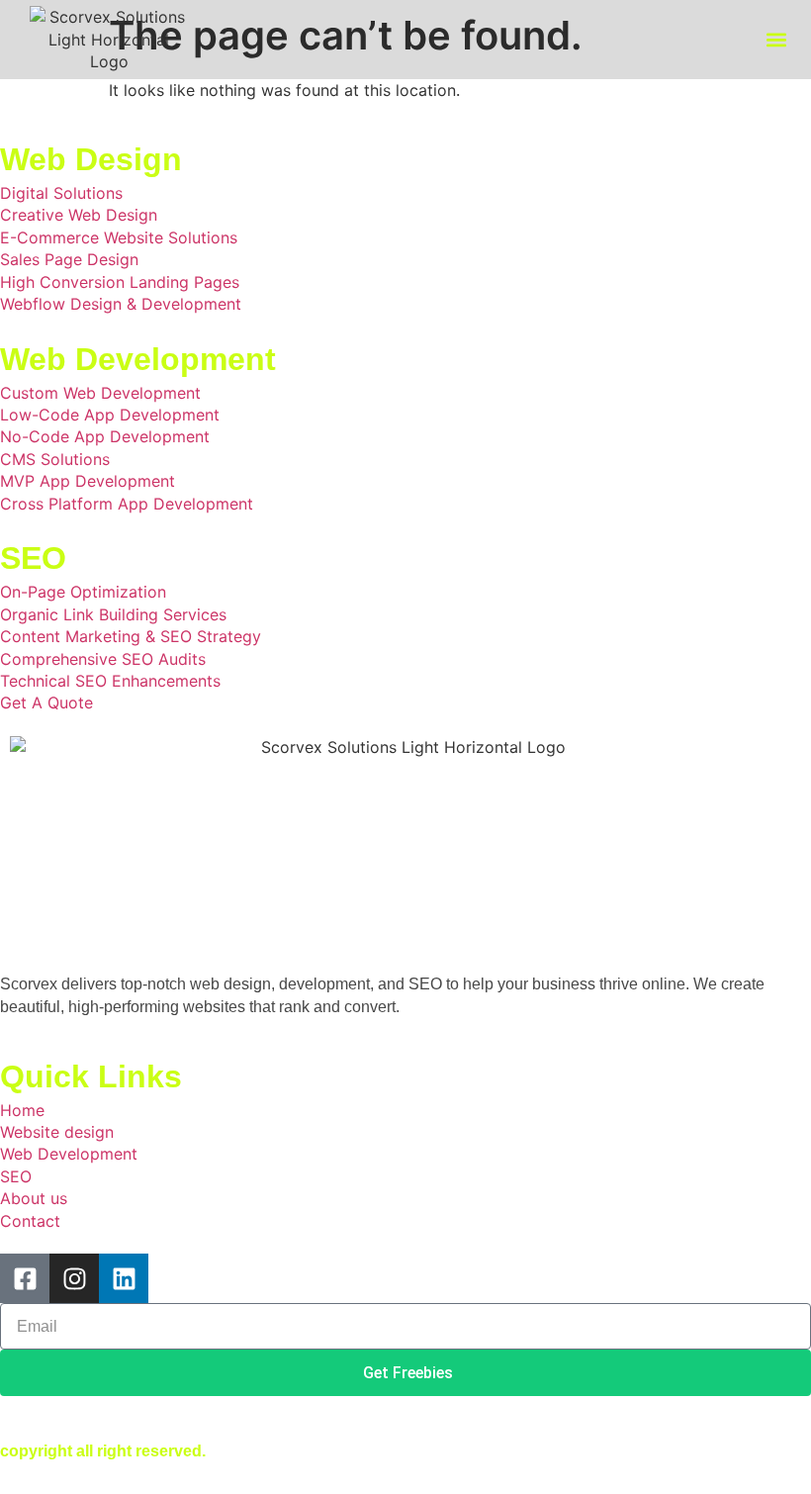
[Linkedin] (123, 1278)
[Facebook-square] (24, 1278)
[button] (777, 40)
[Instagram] (74, 1278)
